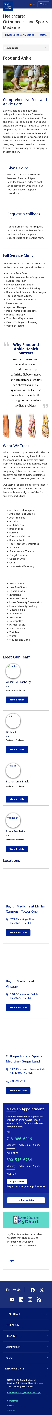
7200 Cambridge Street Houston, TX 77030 (22, 921)
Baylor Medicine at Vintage (20, 983)
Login (10, 1260)
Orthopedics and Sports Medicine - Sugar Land (24, 1058)
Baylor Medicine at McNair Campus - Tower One (26, 908)
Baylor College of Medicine (19, 34)
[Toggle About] (46, 1357)
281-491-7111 (17, 1081)
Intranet (11, 1410)
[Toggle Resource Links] (46, 1368)
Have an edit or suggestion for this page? (24, 1392)
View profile (17, 699)
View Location (18, 932)
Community (13, 1346)
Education (12, 1325)
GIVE (32, 4)
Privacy (10, 1405)
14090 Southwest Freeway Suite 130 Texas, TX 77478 (27, 1070)
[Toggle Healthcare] (46, 1314)
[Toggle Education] (46, 1325)
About (10, 1357)
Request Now (17, 1181)
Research (11, 1335)
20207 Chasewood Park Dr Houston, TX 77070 (24, 996)
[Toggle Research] (46, 1336)
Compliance (12, 1400)
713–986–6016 (19, 1138)
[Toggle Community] (46, 1347)
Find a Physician (26, 1200)
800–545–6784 (19, 1159)
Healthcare (44, 34)
